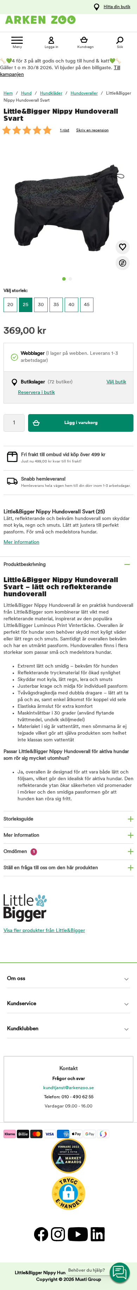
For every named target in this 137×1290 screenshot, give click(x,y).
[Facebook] (40, 1234)
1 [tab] (64, 279)
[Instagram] (57, 1234)
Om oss (16, 978)
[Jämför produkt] (123, 263)
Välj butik (116, 382)
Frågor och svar (68, 1078)
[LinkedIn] (97, 1234)
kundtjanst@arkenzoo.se (68, 1088)
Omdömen (19, 851)
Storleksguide (18, 819)
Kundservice (21, 1004)
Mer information (21, 542)
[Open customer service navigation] (120, 1273)
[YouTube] (77, 1234)
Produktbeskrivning (25, 564)
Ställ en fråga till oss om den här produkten (51, 868)
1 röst (64, 130)
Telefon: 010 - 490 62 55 (68, 1097)
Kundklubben (22, 1029)
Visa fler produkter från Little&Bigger (44, 930)
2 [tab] (70, 279)
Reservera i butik (36, 392)
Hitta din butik (117, 7)
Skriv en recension (92, 130)
